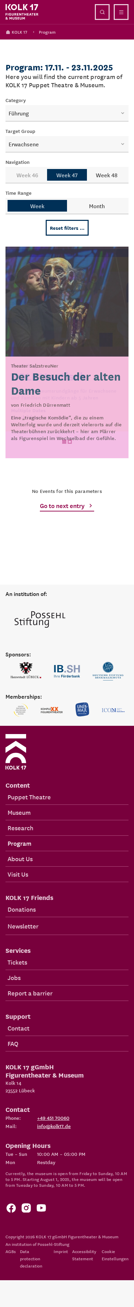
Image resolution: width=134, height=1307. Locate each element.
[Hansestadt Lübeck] (25, 671)
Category (15, 100)
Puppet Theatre (29, 796)
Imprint (61, 1251)
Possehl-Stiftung (53, 1244)
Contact (19, 1028)
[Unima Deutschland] (82, 710)
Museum (19, 812)
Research (20, 827)
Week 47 (67, 175)
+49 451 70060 (53, 1118)
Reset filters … (67, 228)
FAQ (13, 1043)
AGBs (10, 1251)
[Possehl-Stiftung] (39, 620)
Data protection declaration (31, 1258)
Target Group (20, 131)
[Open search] (102, 12)
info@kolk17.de (54, 1126)
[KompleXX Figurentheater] (51, 710)
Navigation (17, 162)
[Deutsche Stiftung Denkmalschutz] (108, 671)
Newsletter (23, 926)
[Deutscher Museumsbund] (20, 710)
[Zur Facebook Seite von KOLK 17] (10, 1210)
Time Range (18, 192)
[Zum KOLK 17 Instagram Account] (26, 1210)
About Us (20, 858)
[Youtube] (41, 1210)
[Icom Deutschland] (113, 710)
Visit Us (18, 874)
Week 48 (107, 175)
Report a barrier (30, 993)
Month (97, 206)
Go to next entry (62, 505)
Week (37, 206)
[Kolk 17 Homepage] (21, 12)
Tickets (17, 962)
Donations (22, 909)
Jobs (14, 977)
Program (47, 32)
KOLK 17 (19, 32)
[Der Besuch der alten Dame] (67, 352)
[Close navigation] (121, 12)
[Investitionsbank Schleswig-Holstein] (66, 671)
